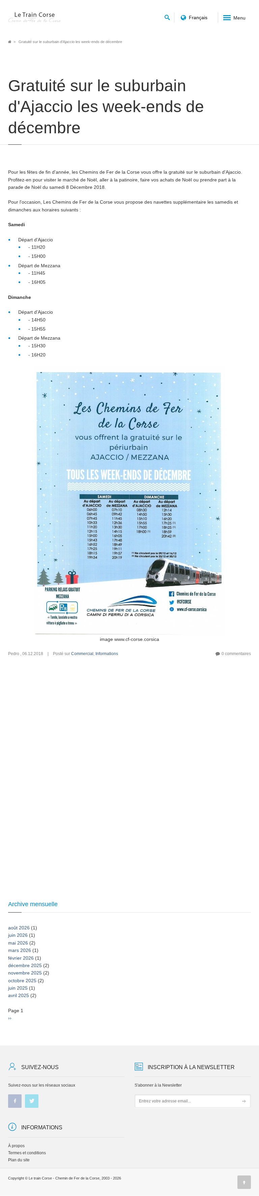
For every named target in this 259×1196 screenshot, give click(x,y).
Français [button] (198, 17)
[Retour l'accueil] (34, 17)
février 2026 (21, 958)
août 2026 (19, 927)
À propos (16, 1145)
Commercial (82, 653)
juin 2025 (18, 988)
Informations (106, 653)
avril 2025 (18, 995)
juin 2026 (18, 935)
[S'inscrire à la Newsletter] (244, 1101)
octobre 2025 (22, 980)
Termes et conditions (27, 1153)
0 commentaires (236, 653)
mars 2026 (19, 950)
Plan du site (19, 1160)
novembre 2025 (25, 973)
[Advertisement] (129, 727)
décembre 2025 (25, 965)
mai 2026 (18, 943)
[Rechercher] (167, 16)
